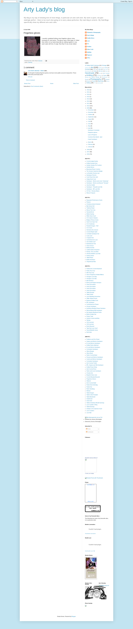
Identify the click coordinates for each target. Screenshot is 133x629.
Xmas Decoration (91, 284)
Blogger (74, 616)
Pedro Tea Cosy (90, 270)
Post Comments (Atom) (37, 86)
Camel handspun (92, 139)
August (90, 119)
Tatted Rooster (90, 292)
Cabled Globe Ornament (92, 249)
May (89, 126)
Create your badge (89, 473)
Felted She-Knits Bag (92, 385)
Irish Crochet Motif (91, 383)
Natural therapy (95, 77)
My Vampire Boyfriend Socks (94, 312)
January (90, 146)
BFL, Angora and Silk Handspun (94, 365)
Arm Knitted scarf (90, 241)
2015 (88, 96)
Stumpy (88, 320)
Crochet (87, 69)
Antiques (87, 67)
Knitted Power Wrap (91, 367)
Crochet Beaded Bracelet (93, 377)
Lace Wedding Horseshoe (93, 296)
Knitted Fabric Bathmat (92, 345)
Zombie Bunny (90, 167)
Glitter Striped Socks (91, 298)
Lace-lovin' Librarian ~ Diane (36, 70)
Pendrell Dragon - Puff (92, 226)
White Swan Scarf (91, 216)
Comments (90, 432)
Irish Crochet (106, 73)
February (90, 144)
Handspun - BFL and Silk (93, 189)
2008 (88, 149)
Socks (93, 81)
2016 (88, 94)
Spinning (30, 62)
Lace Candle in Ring (91, 404)
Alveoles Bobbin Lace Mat (93, 253)
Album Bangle (90, 351)
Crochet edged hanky (92, 161)
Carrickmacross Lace (92, 239)
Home (51, 83)
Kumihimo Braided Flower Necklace (95, 308)
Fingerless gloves (92, 132)
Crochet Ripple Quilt (91, 232)
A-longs (104, 65)
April (89, 128)
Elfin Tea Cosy (90, 272)
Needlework (104, 77)
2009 (88, 108)
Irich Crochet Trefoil (91, 363)
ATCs (88, 58)
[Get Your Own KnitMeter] (93, 511)
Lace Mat (88, 412)
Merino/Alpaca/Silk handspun (94, 310)
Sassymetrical (90, 212)
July (89, 121)
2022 (88, 90)
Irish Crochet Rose (91, 369)
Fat (101, 417)
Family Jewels (90, 255)
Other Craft (90, 49)
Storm (108, 81)
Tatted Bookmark (90, 397)
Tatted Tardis (89, 294)
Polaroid (107, 79)
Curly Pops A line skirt (92, 177)
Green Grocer (90, 245)
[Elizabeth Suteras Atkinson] (91, 472)
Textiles (89, 46)
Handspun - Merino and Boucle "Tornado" (97, 183)
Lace (88, 41)
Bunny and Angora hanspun (93, 282)
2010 (88, 105)
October (90, 114)
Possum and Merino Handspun (94, 357)
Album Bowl (89, 353)
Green (106, 71)
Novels (86, 79)
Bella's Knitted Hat (91, 314)
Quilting (89, 52)
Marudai (87, 77)
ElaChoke (89, 332)
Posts (88, 429)
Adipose (88, 381)
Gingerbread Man (91, 261)
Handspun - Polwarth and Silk (94, 187)
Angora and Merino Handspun (94, 341)
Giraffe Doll (89, 398)
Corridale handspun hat (92, 233)
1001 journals (90, 322)
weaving (99, 82)
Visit (90, 533)
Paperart (89, 55)
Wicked (88, 391)
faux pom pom (88, 71)
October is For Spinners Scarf (94, 408)
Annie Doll (89, 400)
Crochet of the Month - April (95, 137)
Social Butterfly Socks (92, 330)
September (91, 117)
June (89, 123)
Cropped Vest (90, 237)
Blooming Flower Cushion (93, 169)
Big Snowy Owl (90, 206)
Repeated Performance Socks (94, 200)
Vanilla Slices (90, 38)
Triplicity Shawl (90, 208)
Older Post (76, 83)
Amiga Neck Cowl (91, 179)
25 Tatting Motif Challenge (92, 65)
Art (88, 43)
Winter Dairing (90, 214)
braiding (100, 67)
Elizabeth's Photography (93, 32)
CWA (94, 69)
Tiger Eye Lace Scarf (91, 328)
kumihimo (99, 75)
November (91, 112)
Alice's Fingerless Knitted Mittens (95, 274)
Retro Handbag (90, 389)
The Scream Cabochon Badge (94, 171)
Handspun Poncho (91, 175)
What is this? (91, 501)
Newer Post (27, 83)
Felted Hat (89, 387)
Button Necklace (90, 259)
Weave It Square (90, 193)
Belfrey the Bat (90, 247)
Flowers (88, 202)
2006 (88, 154)
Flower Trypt (89, 316)
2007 (88, 151)
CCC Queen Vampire (92, 218)
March (90, 142)
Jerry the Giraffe (90, 185)
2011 (88, 103)
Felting (94, 71)
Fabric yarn (105, 69)
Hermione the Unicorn (92, 230)
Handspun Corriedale (93, 130)
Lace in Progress (92, 134)
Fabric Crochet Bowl (91, 355)
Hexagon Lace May (91, 276)
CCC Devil (89, 228)
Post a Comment (30, 80)
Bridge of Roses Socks (92, 220)
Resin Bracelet (90, 326)
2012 (88, 101)
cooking (106, 67)
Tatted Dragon (90, 393)
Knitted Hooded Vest (91, 163)
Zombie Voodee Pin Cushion (94, 165)
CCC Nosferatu (90, 224)
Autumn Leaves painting (92, 318)
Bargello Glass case (91, 375)
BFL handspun (90, 302)
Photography (95, 79)
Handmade (89, 73)
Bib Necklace (89, 280)
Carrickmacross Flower (92, 304)
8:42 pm (30, 77)
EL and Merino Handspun (93, 343)
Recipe (88, 81)
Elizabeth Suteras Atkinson (91, 457)
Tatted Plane (89, 257)
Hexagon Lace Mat (91, 278)
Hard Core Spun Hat (91, 222)
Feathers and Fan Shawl (92, 339)
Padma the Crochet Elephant (94, 268)
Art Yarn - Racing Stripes (92, 191)
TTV (95, 82)
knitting (90, 75)
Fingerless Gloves (91, 379)
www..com (90, 484)
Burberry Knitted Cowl (92, 300)
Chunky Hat (89, 373)
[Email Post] (46, 60)
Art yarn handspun (91, 306)
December (91, 110)
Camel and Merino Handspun (94, 359)
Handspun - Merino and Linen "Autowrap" (97, 181)
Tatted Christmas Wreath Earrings (95, 402)
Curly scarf (89, 236)
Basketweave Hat (91, 243)
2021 (88, 92)
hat (100, 73)
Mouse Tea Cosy (90, 210)
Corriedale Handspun (92, 349)
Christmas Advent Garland (93, 204)
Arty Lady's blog (44, 9)
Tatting (88, 83)
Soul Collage (90, 35)
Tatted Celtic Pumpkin (92, 395)
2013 (88, 99)
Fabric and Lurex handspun (93, 371)
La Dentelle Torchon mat (92, 173)
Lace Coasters (90, 410)
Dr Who (99, 69)
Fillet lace (101, 71)
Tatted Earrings (90, 406)
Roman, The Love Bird (92, 251)
